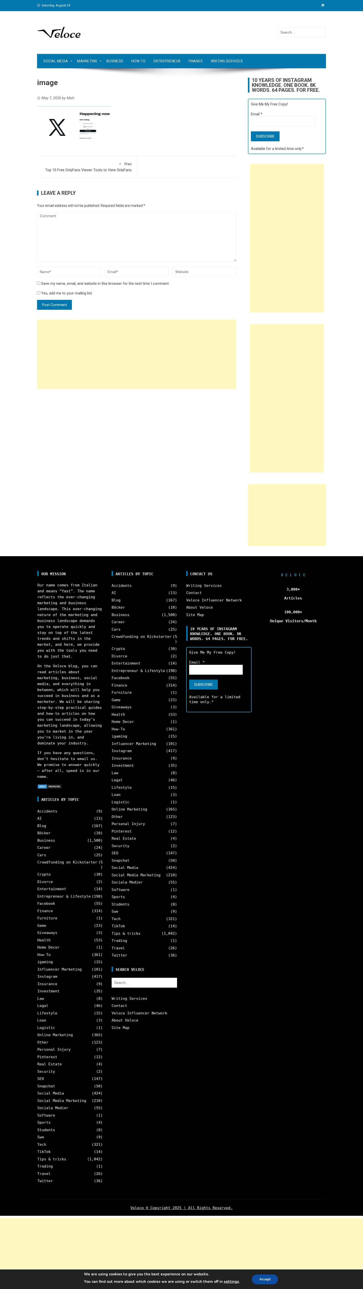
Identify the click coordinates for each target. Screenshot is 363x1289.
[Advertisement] (136, 354)
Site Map (120, 1028)
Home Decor (48, 947)
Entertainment (51, 889)
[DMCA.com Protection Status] (49, 786)
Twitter (45, 1181)
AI (39, 818)
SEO (40, 1078)
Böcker (44, 833)
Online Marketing (55, 1035)
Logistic (46, 1028)
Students (46, 1130)
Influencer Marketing (59, 969)
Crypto (44, 874)
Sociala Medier (52, 1108)
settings (231, 1281)
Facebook (46, 903)
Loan (41, 1020)
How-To (138, 61)
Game (41, 925)
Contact (119, 1005)
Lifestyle (47, 1013)
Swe (40, 1137)
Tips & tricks (51, 1159)
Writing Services (227, 61)
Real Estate (49, 1064)
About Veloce (125, 1020)
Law (40, 998)
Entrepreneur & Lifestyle (64, 896)
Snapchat (46, 1086)
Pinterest (47, 1057)
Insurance (47, 984)
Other (42, 1042)
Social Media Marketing (61, 1100)
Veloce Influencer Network (139, 1013)
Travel (44, 1173)
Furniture (47, 918)
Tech (41, 1144)
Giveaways (47, 933)
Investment (48, 991)
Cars (41, 855)
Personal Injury (54, 1049)
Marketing (87, 61)
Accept (265, 1279)
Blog (41, 826)
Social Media (55, 61)
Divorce (45, 882)
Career (44, 847)
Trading (45, 1166)
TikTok (44, 1151)
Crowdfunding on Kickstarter (67, 862)
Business (114, 61)
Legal (42, 1005)
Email (256, 114)
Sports (44, 1122)
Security (46, 1071)
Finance (196, 61)
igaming (45, 962)
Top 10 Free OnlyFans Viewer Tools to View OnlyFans (88, 167)
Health (44, 940)
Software (46, 1115)
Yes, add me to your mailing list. (66, 293)
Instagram (47, 976)
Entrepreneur (167, 61)
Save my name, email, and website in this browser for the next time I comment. (105, 283)
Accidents (47, 811)
